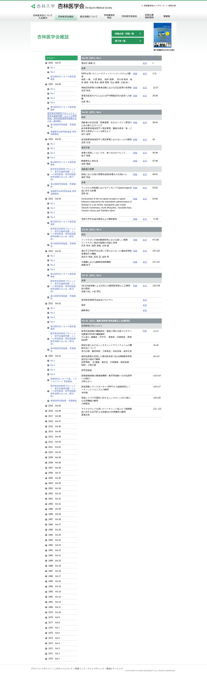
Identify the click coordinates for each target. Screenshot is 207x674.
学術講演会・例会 (109, 16)
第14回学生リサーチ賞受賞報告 (63, 108)
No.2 (52, 72)
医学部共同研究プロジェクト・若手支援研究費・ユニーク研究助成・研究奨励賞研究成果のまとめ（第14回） (63, 338)
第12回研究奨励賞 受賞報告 (63, 244)
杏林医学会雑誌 (66, 16)
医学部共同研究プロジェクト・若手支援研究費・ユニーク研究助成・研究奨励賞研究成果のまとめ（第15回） (63, 286)
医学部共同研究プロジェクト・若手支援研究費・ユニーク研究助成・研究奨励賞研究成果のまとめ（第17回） (63, 174)
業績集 (167, 16)
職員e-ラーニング (114, 668)
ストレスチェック (95, 668)
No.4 (52, 102)
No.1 (52, 67)
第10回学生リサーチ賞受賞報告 (63, 327)
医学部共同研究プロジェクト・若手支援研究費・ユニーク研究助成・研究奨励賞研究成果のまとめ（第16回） (63, 234)
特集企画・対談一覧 (124, 33)
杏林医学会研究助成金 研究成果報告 (63, 132)
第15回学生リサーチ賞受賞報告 (63, 77)
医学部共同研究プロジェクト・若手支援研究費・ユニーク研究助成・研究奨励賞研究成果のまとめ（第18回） (62, 117)
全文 (145, 63)
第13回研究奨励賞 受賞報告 (63, 185)
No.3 (52, 98)
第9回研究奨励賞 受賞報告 (63, 400)
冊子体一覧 (120, 41)
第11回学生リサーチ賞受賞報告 (63, 275)
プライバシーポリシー (41, 668)
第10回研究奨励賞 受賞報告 (63, 349)
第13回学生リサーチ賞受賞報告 (63, 163)
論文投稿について (88, 16)
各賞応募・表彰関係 (149, 16)
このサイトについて (63, 668)
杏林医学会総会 (129, 16)
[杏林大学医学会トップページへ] (43, 6)
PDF (145, 331)
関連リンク (80, 668)
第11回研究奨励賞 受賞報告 (63, 297)
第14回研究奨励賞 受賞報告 (63, 125)
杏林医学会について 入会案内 (43, 16)
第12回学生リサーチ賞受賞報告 (63, 222)
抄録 (135, 73)
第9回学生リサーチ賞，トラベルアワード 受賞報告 (63, 380)
